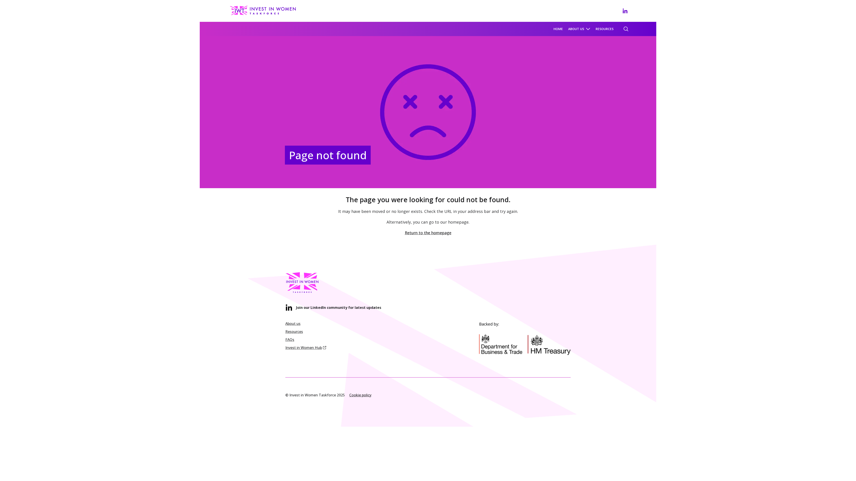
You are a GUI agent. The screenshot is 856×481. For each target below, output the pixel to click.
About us (576, 29)
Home (558, 29)
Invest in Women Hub (303, 347)
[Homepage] (264, 10)
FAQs (289, 339)
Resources (604, 29)
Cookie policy (360, 395)
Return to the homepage (428, 232)
